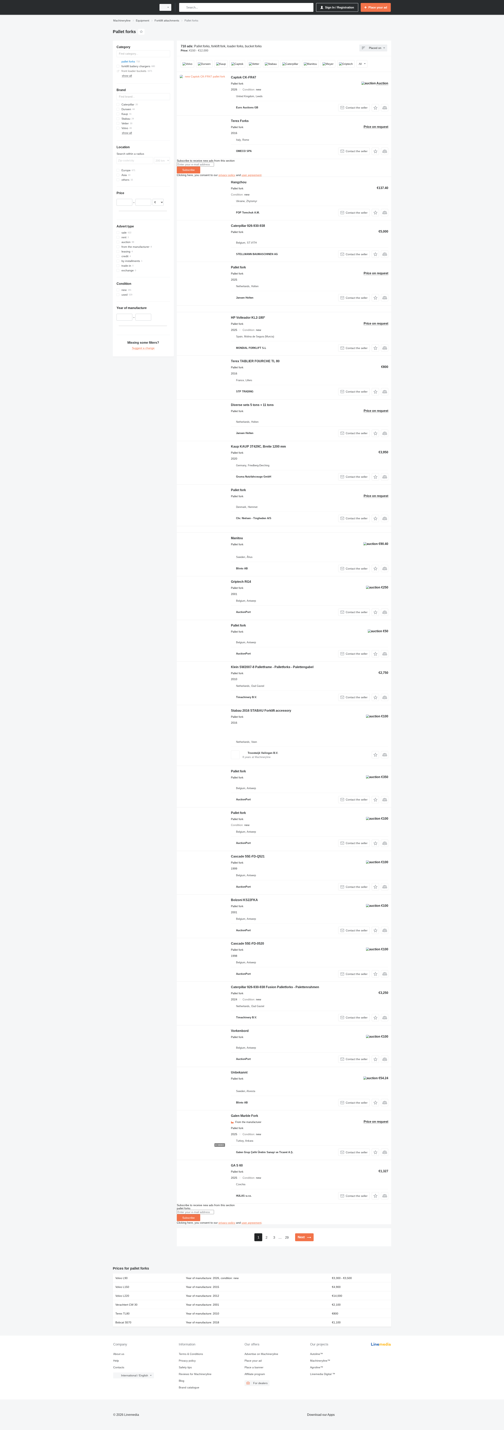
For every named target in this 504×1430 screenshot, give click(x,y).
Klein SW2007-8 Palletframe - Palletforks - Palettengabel (272, 667)
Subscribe (188, 169)
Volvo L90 (121, 1278)
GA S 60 (237, 1165)
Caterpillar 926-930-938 (248, 225)
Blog (181, 1380)
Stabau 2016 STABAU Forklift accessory (261, 710)
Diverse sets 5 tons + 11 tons (252, 405)
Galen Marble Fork (244, 1115)
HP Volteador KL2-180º (248, 317)
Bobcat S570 (123, 1322)
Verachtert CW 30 (126, 1304)
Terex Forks (240, 121)
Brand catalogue (189, 1387)
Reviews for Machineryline (195, 1374)
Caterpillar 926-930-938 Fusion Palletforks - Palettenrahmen (275, 987)
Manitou (237, 538)
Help (116, 1360)
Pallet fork (238, 267)
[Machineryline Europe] (134, 7)
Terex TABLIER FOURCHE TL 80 (255, 361)
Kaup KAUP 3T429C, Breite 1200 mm (258, 446)
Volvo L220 (122, 1295)
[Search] (183, 7)
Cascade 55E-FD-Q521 (248, 856)
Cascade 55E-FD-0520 (247, 943)
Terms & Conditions (191, 1354)
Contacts (118, 1367)
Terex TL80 (122, 1313)
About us (118, 1354)
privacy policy (227, 175)
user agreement (251, 175)
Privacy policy (187, 1360)
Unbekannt (239, 1072)
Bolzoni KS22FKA (244, 900)
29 (287, 1237)
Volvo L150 (122, 1286)
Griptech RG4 (241, 581)
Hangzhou (238, 182)
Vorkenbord (240, 1030)
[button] (375, 107)
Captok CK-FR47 (243, 77)
